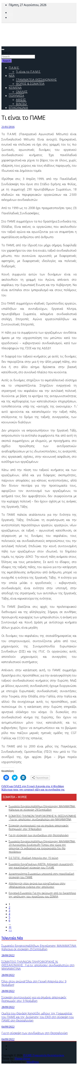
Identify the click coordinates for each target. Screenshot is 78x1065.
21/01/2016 (8, 126)
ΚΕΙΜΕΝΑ (15, 88)
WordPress (32, 1061)
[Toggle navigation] (2, 49)
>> (10, 930)
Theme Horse (22, 1058)
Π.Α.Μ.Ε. (14, 68)
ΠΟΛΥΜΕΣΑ (16, 96)
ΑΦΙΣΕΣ (21, 100)
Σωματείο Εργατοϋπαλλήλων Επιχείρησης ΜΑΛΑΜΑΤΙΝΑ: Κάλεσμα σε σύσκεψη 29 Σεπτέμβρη (42, 808)
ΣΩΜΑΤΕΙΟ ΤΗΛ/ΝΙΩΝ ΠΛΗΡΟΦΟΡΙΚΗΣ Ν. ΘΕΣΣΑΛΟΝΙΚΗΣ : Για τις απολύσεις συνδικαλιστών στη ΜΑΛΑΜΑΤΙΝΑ (42, 817)
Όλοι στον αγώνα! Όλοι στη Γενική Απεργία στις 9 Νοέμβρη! (33, 983)
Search (6, 52)
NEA (12, 76)
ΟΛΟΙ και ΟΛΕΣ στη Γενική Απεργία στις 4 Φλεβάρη (32, 786)
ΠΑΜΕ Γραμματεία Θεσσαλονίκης (43, 1055)
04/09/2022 (8, 1026)
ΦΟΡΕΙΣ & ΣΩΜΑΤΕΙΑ (30, 84)
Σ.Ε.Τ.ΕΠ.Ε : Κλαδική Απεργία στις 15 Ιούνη (33, 858)
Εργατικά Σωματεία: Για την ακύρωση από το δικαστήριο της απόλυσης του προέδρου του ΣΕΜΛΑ (42, 894)
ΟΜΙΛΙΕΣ (22, 92)
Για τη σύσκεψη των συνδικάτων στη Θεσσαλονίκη (39, 835)
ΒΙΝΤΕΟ (21, 104)
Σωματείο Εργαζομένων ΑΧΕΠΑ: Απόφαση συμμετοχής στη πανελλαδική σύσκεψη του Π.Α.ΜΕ (41, 865)
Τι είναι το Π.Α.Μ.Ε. (28, 72)
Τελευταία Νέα (12, 937)
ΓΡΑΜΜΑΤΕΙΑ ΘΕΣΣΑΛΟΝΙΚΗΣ (36, 80)
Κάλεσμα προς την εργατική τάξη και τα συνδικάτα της (33, 789)
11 (10, 927)
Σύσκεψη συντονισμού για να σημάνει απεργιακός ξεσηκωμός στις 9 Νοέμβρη (39, 827)
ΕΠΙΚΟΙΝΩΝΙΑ (18, 108)
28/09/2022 (8, 955)
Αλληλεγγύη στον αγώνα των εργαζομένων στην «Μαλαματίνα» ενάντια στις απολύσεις (37, 885)
